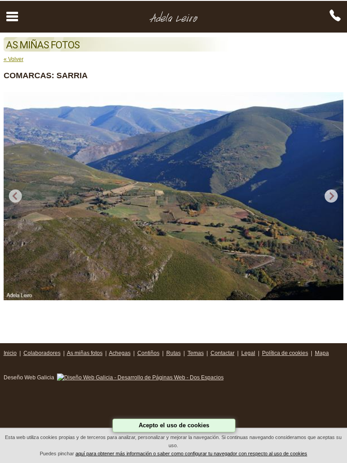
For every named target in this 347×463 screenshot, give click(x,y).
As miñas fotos (85, 353)
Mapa (322, 353)
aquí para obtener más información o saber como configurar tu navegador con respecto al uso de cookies (191, 453)
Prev (15, 196)
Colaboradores (42, 353)
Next (331, 196)
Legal (248, 353)
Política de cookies (285, 353)
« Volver (13, 59)
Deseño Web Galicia (30, 377)
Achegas (120, 353)
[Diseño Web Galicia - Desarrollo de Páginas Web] (140, 377)
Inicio (10, 353)
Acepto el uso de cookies (174, 425)
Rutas (173, 353)
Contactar (222, 353)
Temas (196, 353)
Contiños (148, 353)
